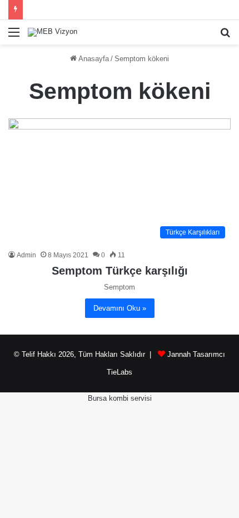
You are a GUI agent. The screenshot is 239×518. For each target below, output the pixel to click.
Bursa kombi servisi (120, 398)
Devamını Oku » (119, 308)
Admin (26, 255)
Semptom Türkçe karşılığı (120, 271)
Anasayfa (93, 58)
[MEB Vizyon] (52, 32)
